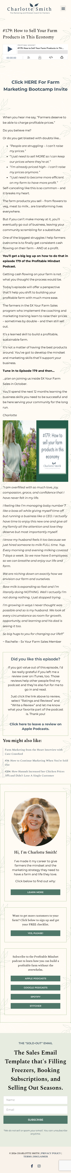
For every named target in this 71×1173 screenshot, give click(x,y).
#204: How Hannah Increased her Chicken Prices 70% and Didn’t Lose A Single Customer (34, 773)
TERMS (27, 1156)
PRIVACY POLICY (51, 1153)
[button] (63, 8)
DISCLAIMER (40, 1156)
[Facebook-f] (32, 1166)
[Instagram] (39, 1166)
